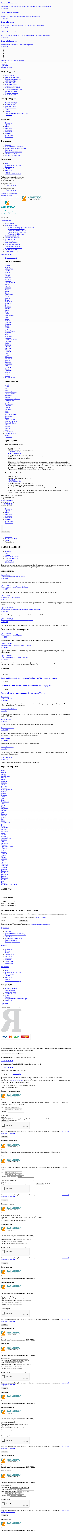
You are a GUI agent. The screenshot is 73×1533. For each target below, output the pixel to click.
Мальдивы (8, 324)
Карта (6, 553)
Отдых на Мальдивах (10, 12)
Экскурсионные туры (12, 77)
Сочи (6, 425)
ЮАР (6, 374)
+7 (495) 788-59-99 (14, 451)
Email (2, 1109)
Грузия (7, 291)
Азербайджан (9, 269)
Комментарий (5, 1247)
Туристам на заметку (11, 558)
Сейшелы (8, 341)
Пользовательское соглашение (14, 146)
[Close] (1, 1099)
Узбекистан (8, 357)
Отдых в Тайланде (8, 31)
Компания (5, 967)
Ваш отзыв (4, 1115)
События (7, 168)
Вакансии (8, 172)
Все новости (5, 697)
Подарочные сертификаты (13, 152)
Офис (2, 1299)
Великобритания (10, 282)
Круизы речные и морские (13, 89)
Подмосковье (9, 416)
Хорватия (8, 362)
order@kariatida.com (14, 453)
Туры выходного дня (11, 93)
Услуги (4, 946)
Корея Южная (9, 315)
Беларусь (7, 275)
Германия (8, 288)
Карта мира (8, 150)
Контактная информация (9, 194)
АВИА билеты (9, 128)
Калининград (9, 404)
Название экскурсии (7, 1422)
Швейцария (8, 367)
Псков (7, 418)
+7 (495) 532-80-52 (14, 480)
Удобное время (5, 1243)
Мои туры (4, 64)
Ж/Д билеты (8, 130)
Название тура (5, 1358)
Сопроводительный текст (9, 1180)
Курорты (7, 555)
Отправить (5, 1136)
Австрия (7, 267)
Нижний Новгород (11, 414)
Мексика (7, 329)
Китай (7, 313)
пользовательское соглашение (40, 924)
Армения (7, 274)
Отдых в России (10, 104)
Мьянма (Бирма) (10, 331)
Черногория (8, 364)
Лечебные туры (10, 82)
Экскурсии (8, 131)
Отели (7, 126)
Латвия (7, 319)
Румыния (8, 338)
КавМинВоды (9, 400)
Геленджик (8, 395)
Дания (7, 293)
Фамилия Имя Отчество (8, 1239)
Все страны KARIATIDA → (10, 885)
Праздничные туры (11, 94)
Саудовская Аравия (11, 339)
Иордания (8, 303)
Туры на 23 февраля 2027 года (18, 230)
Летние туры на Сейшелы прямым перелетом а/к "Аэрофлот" (26, 686)
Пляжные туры (9, 75)
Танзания (8, 351)
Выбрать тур (5, 531)
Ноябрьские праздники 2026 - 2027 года (21, 227)
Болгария (8, 279)
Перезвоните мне (19, 60)
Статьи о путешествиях (12, 155)
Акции (7, 109)
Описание (8, 551)
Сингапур (8, 345)
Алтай (7, 385)
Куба (6, 317)
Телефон (3, 1176)
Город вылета (5, 1297)
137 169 (4, 8)
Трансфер (8, 133)
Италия (7, 310)
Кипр (6, 312)
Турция (7, 355)
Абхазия (7, 265)
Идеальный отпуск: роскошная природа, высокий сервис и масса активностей (26, 6)
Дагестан (7, 397)
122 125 (4, 37)
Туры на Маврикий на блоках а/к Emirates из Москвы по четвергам (29, 678)
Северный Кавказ (10, 423)
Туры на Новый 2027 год (16, 229)
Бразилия (8, 281)
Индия (7, 300)
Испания (7, 308)
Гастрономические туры (12, 86)
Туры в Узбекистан (9, 41)
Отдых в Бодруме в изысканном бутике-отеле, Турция (23, 693)
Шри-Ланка (8, 370)
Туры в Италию (7, 22)
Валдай (7, 390)
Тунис (7, 353)
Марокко (7, 327)
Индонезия (8, 301)
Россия (3, 770)
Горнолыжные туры (11, 84)
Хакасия (7, 428)
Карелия (7, 407)
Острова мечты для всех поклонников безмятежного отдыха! (20, 16)
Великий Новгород (11, 392)
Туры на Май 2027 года (16, 234)
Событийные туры (11, 91)
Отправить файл (25, 1119)
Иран (6, 305)
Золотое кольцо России (12, 399)
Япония (7, 376)
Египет (7, 296)
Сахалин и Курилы (11, 421)
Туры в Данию (9, 562)
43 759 (4, 27)
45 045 (4, 47)
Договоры (8, 145)
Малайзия (8, 322)
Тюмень (7, 426)
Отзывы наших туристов (13, 165)
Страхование (9, 137)
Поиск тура (8, 123)
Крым (6, 411)
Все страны (8, 537)
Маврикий (8, 320)
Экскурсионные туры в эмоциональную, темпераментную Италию (22, 25)
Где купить (8, 115)
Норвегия (8, 332)
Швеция (7, 369)
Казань (7, 402)
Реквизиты (8, 170)
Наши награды (9, 167)
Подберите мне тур (7, 60)
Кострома (8, 409)
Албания (7, 270)
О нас (6, 163)
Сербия (7, 343)
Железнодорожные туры (12, 87)
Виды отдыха (9, 431)
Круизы (7, 125)
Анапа (7, 387)
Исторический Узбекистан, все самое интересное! (17, 44)
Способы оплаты (10, 108)
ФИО (2, 1107)
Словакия (8, 346)
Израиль (7, 298)
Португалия (8, 336)
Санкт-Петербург (10, 419)
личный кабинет (6, 220)
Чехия (6, 365)
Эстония (7, 372)
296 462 (4, 18)
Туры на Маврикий (9, 3)
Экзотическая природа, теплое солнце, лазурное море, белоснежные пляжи (25, 35)
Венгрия (7, 284)
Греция (7, 289)
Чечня (6, 430)
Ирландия (8, 307)
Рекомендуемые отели (12, 556)
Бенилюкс (8, 277)
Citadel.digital (17, 1074)
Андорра (7, 272)
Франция (7, 360)
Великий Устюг (10, 393)
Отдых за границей (11, 103)
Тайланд (7, 350)
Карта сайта (4, 66)
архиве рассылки (40, 917)
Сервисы (7, 111)
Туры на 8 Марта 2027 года (17, 232)
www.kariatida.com (17, 1080)
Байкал (7, 388)
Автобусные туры (10, 81)
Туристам (5, 928)
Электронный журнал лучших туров (16, 113)
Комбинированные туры (13, 79)
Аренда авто (9, 135)
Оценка (3, 1111)
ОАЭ (6, 334)
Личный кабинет (6, 67)
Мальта (7, 326)
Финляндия (8, 358)
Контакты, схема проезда (13, 174)
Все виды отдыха (10, 106)
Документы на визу (11, 153)
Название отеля (6, 1485)
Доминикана (9, 294)
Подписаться (23, 920)
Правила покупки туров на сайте (15, 148)
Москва (7, 412)
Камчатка (8, 406)
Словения (8, 348)
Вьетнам (7, 286)
